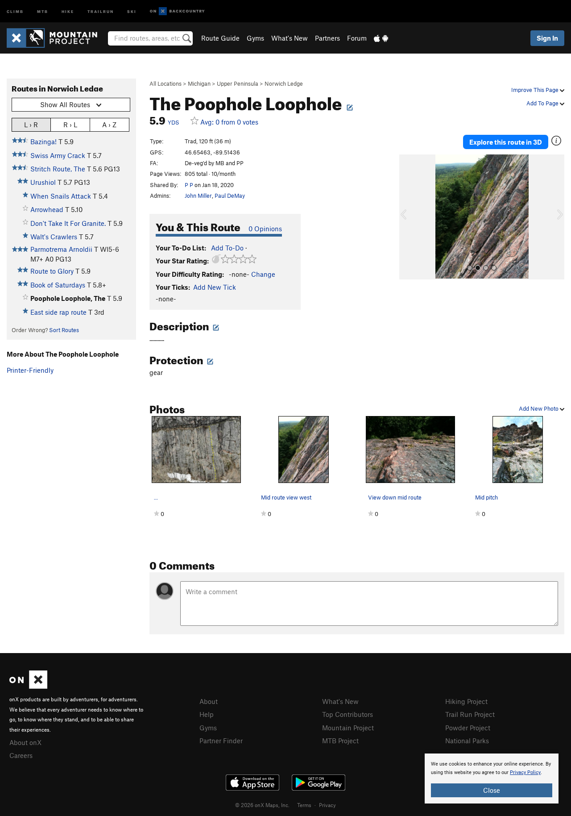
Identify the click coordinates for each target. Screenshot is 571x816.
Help (206, 714)
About (208, 701)
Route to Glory (52, 271)
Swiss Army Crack (57, 155)
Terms (304, 805)
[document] (491, 778)
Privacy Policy (525, 772)
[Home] (56, 38)
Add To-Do (227, 248)
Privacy (327, 805)
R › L (70, 125)
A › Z (109, 125)
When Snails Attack (60, 196)
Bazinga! (43, 141)
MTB (42, 11)
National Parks (467, 741)
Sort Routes (64, 329)
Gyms (255, 38)
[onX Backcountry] (177, 11)
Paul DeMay (230, 195)
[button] (408, 216)
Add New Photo (539, 408)
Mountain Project (348, 728)
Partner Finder (221, 741)
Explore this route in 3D (505, 142)
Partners (327, 38)
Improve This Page (535, 89)
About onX (25, 742)
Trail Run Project (470, 714)
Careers (21, 755)
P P (189, 184)
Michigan (199, 83)
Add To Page (543, 103)
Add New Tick (214, 287)
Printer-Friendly (30, 370)
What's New (289, 38)
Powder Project (467, 728)
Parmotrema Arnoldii (61, 249)
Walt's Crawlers (53, 237)
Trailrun (100, 11)
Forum (357, 38)
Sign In (547, 38)
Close (491, 790)
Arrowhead (46, 209)
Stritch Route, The (57, 169)
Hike (68, 11)
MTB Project (340, 741)
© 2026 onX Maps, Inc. (262, 805)
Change (263, 274)
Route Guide (220, 38)
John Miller (198, 195)
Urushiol (43, 182)
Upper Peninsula (237, 83)
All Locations (165, 83)
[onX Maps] (28, 686)
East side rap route (58, 312)
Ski (132, 11)
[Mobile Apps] (381, 38)
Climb (15, 11)
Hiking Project (466, 701)
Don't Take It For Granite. (68, 223)
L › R (31, 125)
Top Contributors (347, 714)
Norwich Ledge (284, 83)
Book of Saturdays (57, 285)
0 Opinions (265, 229)
